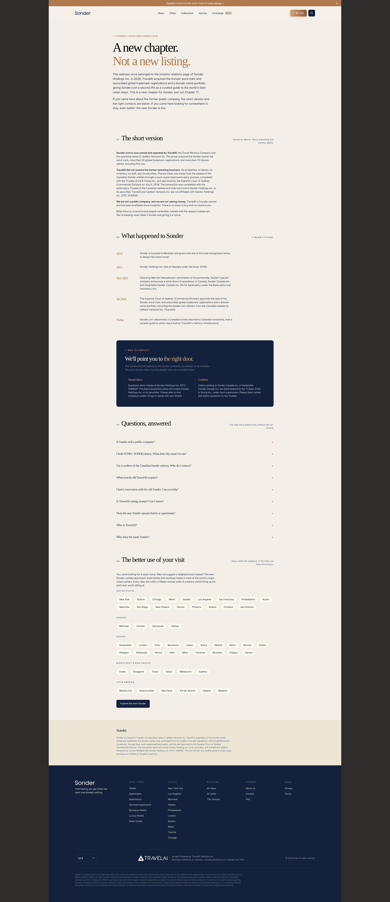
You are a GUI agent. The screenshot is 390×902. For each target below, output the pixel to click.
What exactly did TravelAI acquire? (137, 477)
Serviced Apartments (140, 804)
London (143, 645)
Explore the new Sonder (133, 703)
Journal (202, 13)
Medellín (222, 690)
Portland (228, 607)
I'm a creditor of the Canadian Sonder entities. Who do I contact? (153, 465)
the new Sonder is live (150, 108)
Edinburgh (141, 652)
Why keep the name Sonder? (132, 537)
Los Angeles (204, 599)
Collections (187, 13)
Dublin (262, 645)
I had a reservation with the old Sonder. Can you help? (147, 489)
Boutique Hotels (137, 810)
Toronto (140, 626)
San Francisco (226, 599)
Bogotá (207, 690)
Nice (172, 652)
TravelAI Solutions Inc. (203, 856)
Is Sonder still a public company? (135, 441)
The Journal (213, 799)
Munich (247, 645)
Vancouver (158, 626)
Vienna (248, 652)
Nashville (124, 607)
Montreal (124, 626)
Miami (172, 599)
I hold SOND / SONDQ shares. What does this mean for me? (151, 453)
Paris (157, 645)
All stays (211, 788)
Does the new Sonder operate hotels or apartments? (145, 513)
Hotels (132, 788)
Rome (204, 645)
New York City (175, 788)
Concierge (222, 14)
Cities (172, 13)
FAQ (248, 799)
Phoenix (196, 607)
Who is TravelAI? (126, 525)
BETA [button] (228, 13)
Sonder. (295, 858)
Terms (288, 793)
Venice (158, 652)
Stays (161, 13)
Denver (181, 607)
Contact (250, 793)
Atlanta (212, 607)
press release (215, 3)
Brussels (217, 652)
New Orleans (162, 607)
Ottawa (175, 626)
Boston (141, 599)
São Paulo (166, 690)
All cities (211, 793)
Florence (200, 652)
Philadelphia (248, 599)
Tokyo (155, 671)
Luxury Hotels (136, 815)
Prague (233, 652)
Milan (185, 652)
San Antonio (247, 607)
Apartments (135, 799)
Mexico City (125, 690)
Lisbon (189, 645)
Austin (265, 599)
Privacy (288, 788)
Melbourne (185, 671)
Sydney (203, 671)
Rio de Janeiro (187, 690)
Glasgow (124, 652)
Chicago (156, 599)
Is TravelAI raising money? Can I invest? (140, 501)
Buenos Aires (147, 690)
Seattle (186, 599)
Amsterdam (125, 645)
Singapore (138, 671)
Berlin (233, 645)
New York (124, 599)
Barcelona (173, 645)
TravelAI (170, 3)
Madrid (218, 645)
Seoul (169, 671)
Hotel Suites (135, 821)
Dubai (122, 671)
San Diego (142, 607)
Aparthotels (135, 793)
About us (250, 788)
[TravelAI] (154, 858)
